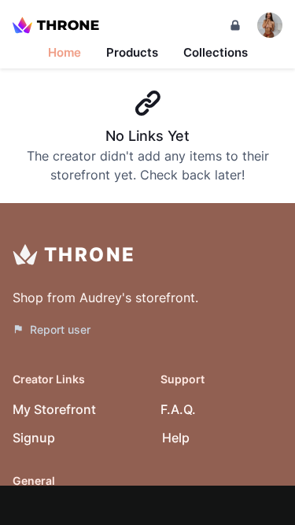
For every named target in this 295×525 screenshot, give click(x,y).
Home (64, 52)
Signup (34, 438)
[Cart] (235, 25)
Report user (60, 329)
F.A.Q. (178, 409)
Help (176, 438)
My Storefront (54, 409)
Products (132, 52)
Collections (215, 52)
